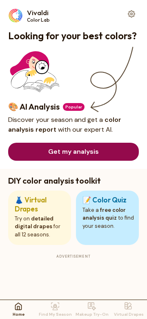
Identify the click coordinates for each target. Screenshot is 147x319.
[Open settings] (131, 14)
